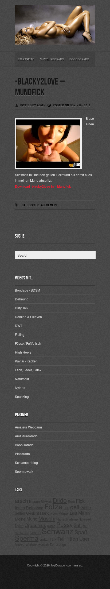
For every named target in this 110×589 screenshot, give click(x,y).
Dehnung (22, 299)
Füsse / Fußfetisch (28, 343)
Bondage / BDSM (27, 290)
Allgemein (49, 205)
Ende (71, 501)
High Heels (23, 352)
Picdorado (22, 453)
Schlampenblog (26, 462)
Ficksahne (34, 507)
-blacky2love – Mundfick (40, 87)
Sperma (26, 538)
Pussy (64, 524)
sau (85, 526)
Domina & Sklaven (28, 316)
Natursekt (22, 378)
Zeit (52, 544)
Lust (73, 513)
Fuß (66, 508)
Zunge (61, 544)
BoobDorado (79, 59)
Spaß (80, 532)
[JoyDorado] (55, 40)
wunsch (43, 544)
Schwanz (57, 530)
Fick (80, 500)
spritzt (44, 539)
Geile (85, 507)
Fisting (20, 334)
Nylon (19, 525)
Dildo (60, 500)
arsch (21, 500)
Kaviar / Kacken (26, 361)
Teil (60, 538)
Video (20, 544)
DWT (18, 325)
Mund (31, 518)
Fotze (53, 506)
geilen (20, 513)
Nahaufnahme (67, 519)
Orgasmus (35, 525)
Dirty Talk (21, 308)
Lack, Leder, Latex (28, 370)
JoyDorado (57, 565)
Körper (64, 513)
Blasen (34, 501)
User (84, 538)
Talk (53, 539)
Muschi (46, 518)
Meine (20, 519)
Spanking (22, 396)
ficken (20, 507)
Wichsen (31, 544)
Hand (44, 513)
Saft (78, 525)
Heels (54, 513)
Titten (71, 538)
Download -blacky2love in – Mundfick (43, 186)
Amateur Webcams (28, 427)
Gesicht (32, 513)
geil (74, 507)
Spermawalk (24, 471)
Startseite (26, 59)
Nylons (20, 387)
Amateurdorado (52, 59)
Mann (84, 512)
